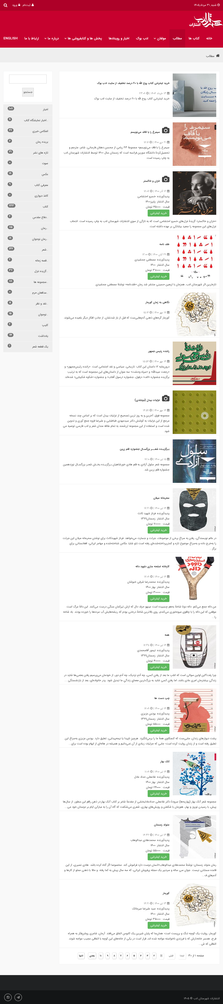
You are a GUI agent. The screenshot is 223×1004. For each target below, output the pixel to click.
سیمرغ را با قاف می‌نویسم (145, 132)
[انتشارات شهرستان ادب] (205, 20)
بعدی (92, 956)
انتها (81, 956)
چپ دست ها (161, 698)
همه (167, 635)
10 (101, 956)
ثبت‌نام (26, 5)
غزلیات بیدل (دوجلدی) (147, 400)
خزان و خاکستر (152, 181)
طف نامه (164, 244)
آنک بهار (164, 761)
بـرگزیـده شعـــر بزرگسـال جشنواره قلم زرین (144, 449)
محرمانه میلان (161, 498)
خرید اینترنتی (158, 213)
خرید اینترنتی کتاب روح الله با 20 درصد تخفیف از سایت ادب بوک (133, 83)
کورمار (166, 893)
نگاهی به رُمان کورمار (157, 302)
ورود (14, 5)
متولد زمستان (161, 825)
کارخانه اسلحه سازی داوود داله (152, 566)
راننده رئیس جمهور (158, 351)
